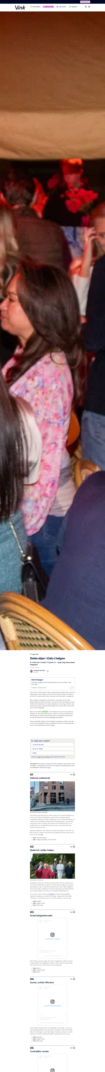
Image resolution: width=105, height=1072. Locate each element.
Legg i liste (35, 654)
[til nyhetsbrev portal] (71, 687)
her (42, 834)
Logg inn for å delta (43, 757)
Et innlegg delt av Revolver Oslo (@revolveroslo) (52, 1022)
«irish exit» (45, 711)
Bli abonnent (85, 2)
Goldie (51, 894)
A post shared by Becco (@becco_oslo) (52, 956)
